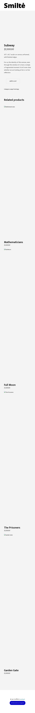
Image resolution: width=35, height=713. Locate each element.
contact (22, 699)
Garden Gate (11, 670)
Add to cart (13, 81)
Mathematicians (13, 242)
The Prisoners (12, 527)
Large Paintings (14, 89)
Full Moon (10, 385)
